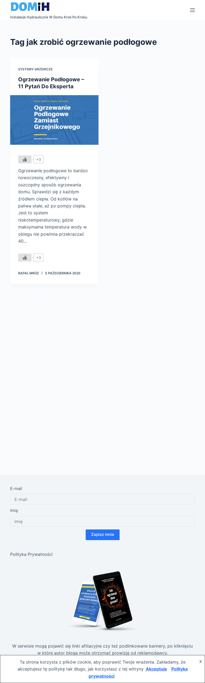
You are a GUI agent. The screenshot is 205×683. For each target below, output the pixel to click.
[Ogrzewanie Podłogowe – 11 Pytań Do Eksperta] (54, 120)
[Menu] (192, 10)
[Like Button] (24, 159)
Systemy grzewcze (35, 69)
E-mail (16, 488)
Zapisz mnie (102, 534)
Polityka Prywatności (31, 554)
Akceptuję (156, 669)
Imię (14, 510)
